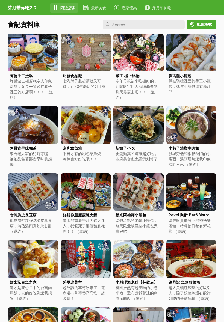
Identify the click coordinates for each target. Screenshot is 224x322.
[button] (33, 68)
